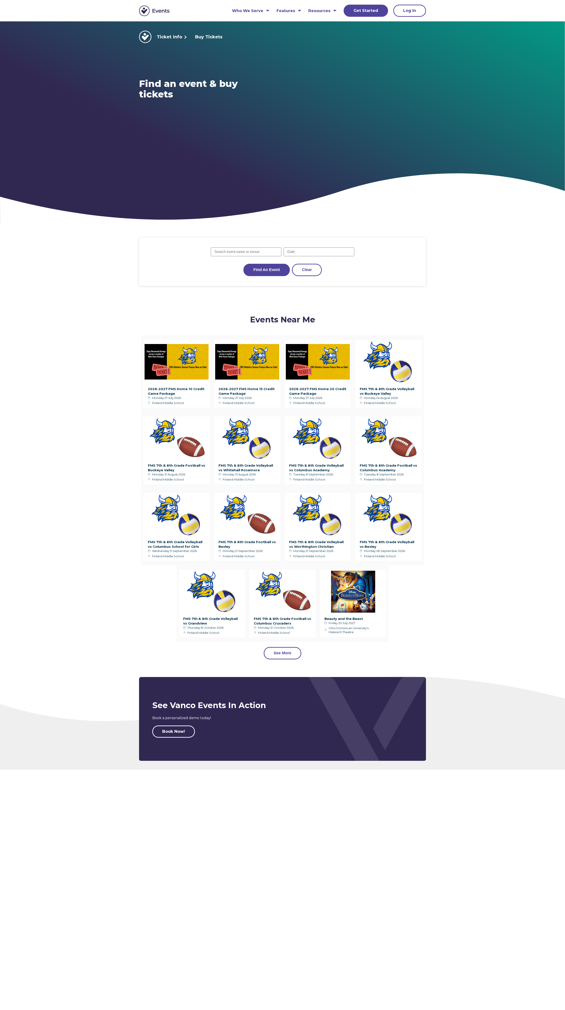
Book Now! (173, 731)
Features (286, 11)
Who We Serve (247, 11)
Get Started (366, 10)
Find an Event (266, 269)
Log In (409, 10)
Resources (319, 11)
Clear (307, 269)
